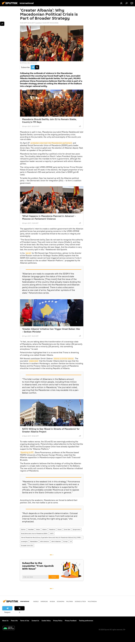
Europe (65, 541)
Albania (44, 529)
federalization (34, 541)
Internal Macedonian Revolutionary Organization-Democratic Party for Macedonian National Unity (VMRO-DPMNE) (52, 537)
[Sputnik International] (10, 5)
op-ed (28, 253)
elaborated (33, 361)
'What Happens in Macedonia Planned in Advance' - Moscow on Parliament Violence (49, 217)
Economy (60, 601)
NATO (51, 533)
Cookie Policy (46, 621)
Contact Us (35, 621)
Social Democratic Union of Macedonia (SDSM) (34, 533)
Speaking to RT (27, 452)
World (35, 601)
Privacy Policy (57, 621)
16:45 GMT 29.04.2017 (27, 23)
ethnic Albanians (56, 541)
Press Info (14, 621)
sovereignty (24, 541)
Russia (59, 529)
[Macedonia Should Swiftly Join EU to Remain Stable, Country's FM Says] (51, 103)
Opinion (23, 529)
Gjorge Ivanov (77, 529)
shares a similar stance (63, 358)
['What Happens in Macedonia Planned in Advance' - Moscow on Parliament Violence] (51, 199)
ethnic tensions (44, 541)
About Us (5, 621)
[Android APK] (8, 628)
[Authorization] (121, 3)
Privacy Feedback (70, 621)
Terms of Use (24, 621)
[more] (80, 126)
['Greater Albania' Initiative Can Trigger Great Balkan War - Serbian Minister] (51, 312)
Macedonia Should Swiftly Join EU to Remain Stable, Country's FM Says (49, 120)
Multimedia (92, 601)
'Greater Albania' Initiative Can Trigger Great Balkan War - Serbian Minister (51, 330)
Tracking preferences (86, 621)
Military (69, 601)
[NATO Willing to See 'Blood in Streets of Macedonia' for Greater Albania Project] (51, 412)
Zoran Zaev (67, 529)
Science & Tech (80, 601)
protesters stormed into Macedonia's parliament (51, 143)
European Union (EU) (27, 545)
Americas (44, 601)
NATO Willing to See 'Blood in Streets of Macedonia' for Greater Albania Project (51, 430)
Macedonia (52, 529)
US (71, 541)
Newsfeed (31, 529)
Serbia (38, 529)
